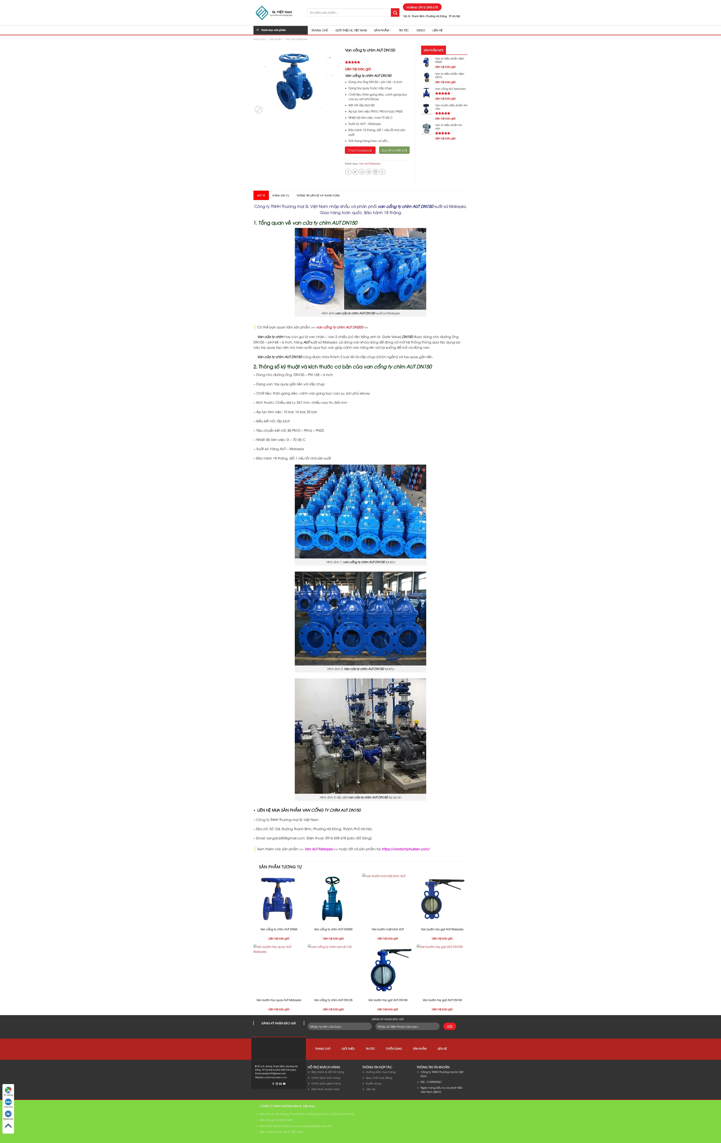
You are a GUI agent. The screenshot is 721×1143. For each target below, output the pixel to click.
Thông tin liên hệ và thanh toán (318, 195)
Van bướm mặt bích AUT (388, 929)
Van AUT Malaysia (296, 39)
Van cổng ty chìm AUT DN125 (333, 1000)
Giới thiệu (348, 1048)
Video (420, 30)
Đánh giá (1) (281, 195)
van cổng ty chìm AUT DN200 (339, 327)
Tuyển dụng (394, 1048)
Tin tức (404, 30)
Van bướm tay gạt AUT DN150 (387, 1000)
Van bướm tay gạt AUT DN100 (442, 1000)
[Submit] (395, 12)
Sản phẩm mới (433, 50)
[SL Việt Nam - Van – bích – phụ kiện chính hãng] (277, 12)
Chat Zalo (8, 1106)
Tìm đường (8, 1095)
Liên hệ (438, 30)
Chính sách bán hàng (325, 1077)
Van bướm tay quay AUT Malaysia (278, 1000)
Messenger (8, 1118)
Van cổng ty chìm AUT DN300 (333, 929)
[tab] (261, 195)
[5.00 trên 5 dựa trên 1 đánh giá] (377, 62)
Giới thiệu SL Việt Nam (351, 30)
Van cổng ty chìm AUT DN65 (278, 929)
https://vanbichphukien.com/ (406, 848)
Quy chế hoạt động (379, 1077)
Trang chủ (319, 30)
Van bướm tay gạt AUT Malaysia (442, 929)
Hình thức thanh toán (325, 1089)
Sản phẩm (381, 30)
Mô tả (261, 195)
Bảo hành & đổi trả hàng (327, 1072)
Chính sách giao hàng (325, 1083)
